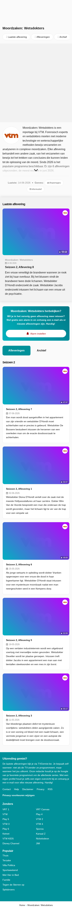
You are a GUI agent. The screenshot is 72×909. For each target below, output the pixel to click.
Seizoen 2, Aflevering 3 (19, 715)
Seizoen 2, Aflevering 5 (19, 640)
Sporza (40, 828)
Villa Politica (9, 865)
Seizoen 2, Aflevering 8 (19, 267)
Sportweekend (10, 870)
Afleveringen (16, 350)
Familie (6, 879)
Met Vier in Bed (11, 875)
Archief (41, 350)
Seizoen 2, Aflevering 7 (19, 409)
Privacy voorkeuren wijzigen (19, 795)
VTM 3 (6, 824)
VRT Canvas (42, 809)
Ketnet (6, 833)
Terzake (7, 860)
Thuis (5, 855)
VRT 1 (6, 809)
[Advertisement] (36, 83)
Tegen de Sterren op (13, 884)
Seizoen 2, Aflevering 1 (19, 488)
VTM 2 (39, 819)
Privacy (40, 789)
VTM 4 (39, 824)
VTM (5, 814)
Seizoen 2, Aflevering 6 (19, 564)
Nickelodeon (42, 838)
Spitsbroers (9, 889)
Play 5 (6, 819)
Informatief (36, 189)
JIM (38, 843)
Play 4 (39, 814)
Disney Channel (11, 843)
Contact (7, 789)
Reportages (55, 183)
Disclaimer (27, 789)
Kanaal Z (41, 833)
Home (22, 905)
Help (16, 789)
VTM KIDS (8, 838)
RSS (50, 789)
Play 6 (6, 828)
